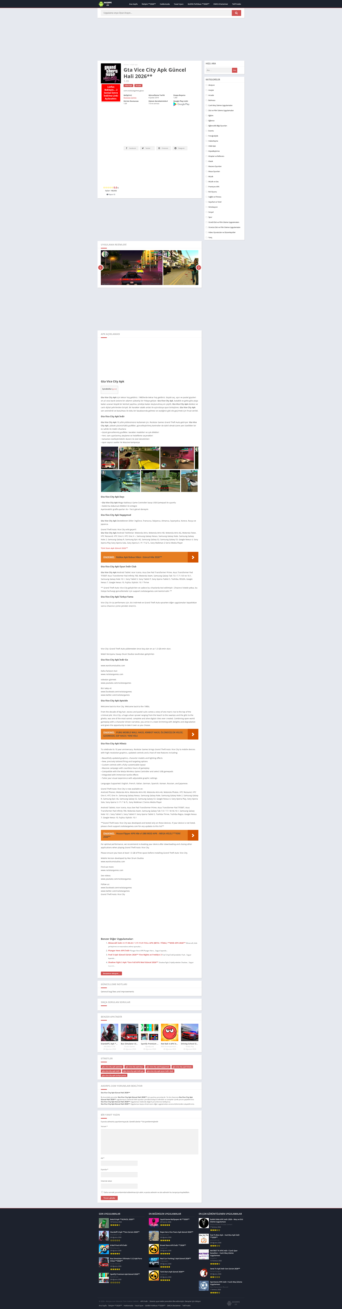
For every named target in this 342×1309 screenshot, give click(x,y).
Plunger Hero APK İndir (119, 932)
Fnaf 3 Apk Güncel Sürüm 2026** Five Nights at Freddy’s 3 (135, 936)
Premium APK (213, 186)
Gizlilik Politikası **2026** (198, 4)
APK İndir (144, 1282)
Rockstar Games (130, 97)
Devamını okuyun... (111, 955)
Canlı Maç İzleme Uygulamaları (220, 105)
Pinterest (164, 148)
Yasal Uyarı (179, 4)
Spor (210, 217)
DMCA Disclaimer (220, 4)
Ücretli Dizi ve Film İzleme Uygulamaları (223, 222)
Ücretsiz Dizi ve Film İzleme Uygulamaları (224, 227)
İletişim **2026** (149, 4)
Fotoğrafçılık (213, 136)
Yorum (104, 1107)
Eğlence (211, 120)
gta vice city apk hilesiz (182, 1048)
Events (211, 131)
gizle (114, 370)
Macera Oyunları (214, 166)
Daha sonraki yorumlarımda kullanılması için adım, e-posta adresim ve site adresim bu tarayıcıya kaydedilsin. (147, 1173)
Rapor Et (111, 175)
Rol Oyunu (212, 191)
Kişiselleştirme (214, 151)
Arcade (138, 85)
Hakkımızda (165, 4)
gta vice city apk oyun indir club (160, 1052)
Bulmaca (211, 100)
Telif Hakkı (236, 4)
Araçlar (211, 90)
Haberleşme (213, 141)
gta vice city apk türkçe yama (114, 1056)
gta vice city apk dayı (134, 1048)
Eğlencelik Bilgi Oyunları (217, 125)
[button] (236, 13)
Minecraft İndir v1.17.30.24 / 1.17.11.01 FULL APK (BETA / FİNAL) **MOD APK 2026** (147, 924)
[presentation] (101, 249)
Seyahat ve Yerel (214, 202)
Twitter (147, 148)
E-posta (104, 1151)
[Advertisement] (171, 39)
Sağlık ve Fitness (214, 197)
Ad (102, 1139)
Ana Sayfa (133, 4)
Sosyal (210, 212)
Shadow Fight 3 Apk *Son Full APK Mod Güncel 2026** (133, 943)
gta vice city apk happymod (158, 1048)
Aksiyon (211, 85)
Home (126, 64)
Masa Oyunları (214, 171)
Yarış (210, 237)
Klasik (210, 161)
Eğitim (210, 115)
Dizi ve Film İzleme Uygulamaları (221, 110)
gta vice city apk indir (111, 1052)
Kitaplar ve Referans (216, 156)
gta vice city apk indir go (133, 1052)
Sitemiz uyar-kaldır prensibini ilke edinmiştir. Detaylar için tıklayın (175, 1282)
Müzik (210, 176)
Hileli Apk (134, 64)
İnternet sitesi (106, 1162)
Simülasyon (213, 207)
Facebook (132, 148)
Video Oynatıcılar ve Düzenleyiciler (222, 232)
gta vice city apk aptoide (112, 1048)
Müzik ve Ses (213, 181)
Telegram (181, 148)
